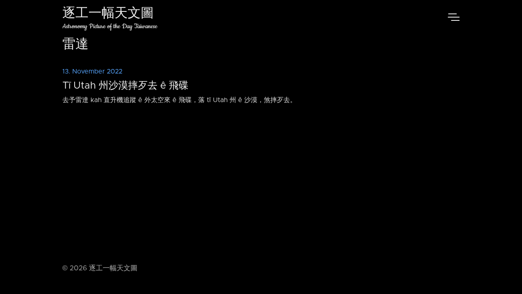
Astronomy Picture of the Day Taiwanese (109, 26)
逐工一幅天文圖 (108, 14)
